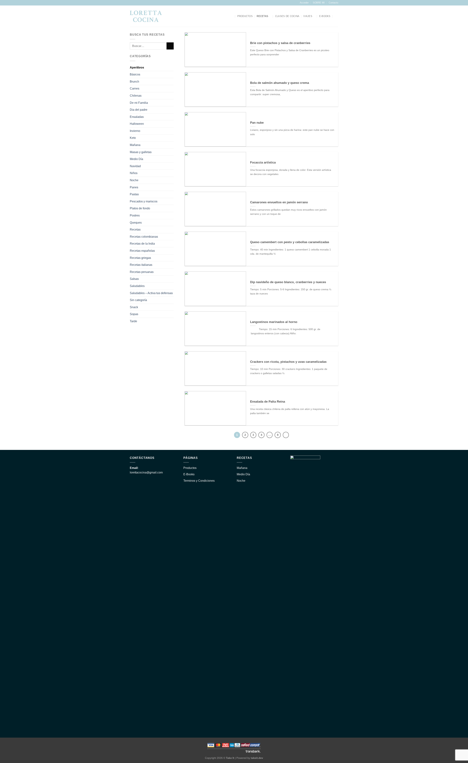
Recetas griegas (140, 257)
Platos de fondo (140, 208)
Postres (135, 215)
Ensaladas (137, 116)
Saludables (137, 286)
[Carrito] (336, 16)
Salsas (134, 279)
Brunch (134, 81)
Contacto (333, 2)
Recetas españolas (142, 250)
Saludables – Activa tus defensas (151, 293)
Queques (136, 222)
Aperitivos (137, 67)
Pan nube (257, 122)
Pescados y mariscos (143, 201)
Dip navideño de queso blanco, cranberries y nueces (288, 282)
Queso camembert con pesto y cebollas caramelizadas (289, 242)
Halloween (137, 123)
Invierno (135, 130)
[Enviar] (170, 46)
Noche (134, 180)
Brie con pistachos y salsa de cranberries (280, 43)
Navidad (135, 166)
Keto (133, 138)
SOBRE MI (319, 2)
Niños (133, 173)
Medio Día (136, 159)
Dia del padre (138, 109)
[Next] (286, 435)
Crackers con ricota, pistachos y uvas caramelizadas (288, 362)
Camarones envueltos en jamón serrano (279, 202)
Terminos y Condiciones (199, 480)
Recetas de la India (142, 243)
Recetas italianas (141, 265)
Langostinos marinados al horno (273, 322)
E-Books (189, 474)
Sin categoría (138, 300)
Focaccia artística (263, 162)
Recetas (262, 16)
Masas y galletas (141, 152)
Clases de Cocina (287, 16)
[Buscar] (231, 16)
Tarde (133, 321)
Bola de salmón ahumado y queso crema (279, 83)
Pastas (134, 194)
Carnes (134, 88)
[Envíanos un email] (135, 2)
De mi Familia (139, 102)
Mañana (135, 145)
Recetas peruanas (142, 271)
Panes (134, 187)
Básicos (135, 74)
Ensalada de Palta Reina (267, 401)
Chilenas (135, 95)
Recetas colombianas (144, 236)
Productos (245, 16)
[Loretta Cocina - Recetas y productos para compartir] (146, 16)
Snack (134, 307)
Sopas (134, 314)
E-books (325, 16)
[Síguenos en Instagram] (132, 2)
